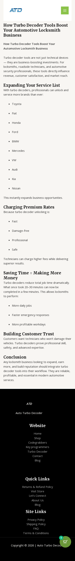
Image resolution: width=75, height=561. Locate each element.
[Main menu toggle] (65, 10)
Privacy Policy (36, 519)
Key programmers (37, 447)
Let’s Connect (37, 495)
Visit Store (37, 491)
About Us (38, 500)
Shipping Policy (36, 524)
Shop (37, 438)
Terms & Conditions (36, 533)
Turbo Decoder (38, 451)
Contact (37, 456)
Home (38, 433)
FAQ (36, 528)
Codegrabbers (37, 442)
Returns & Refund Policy (37, 487)
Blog (38, 460)
